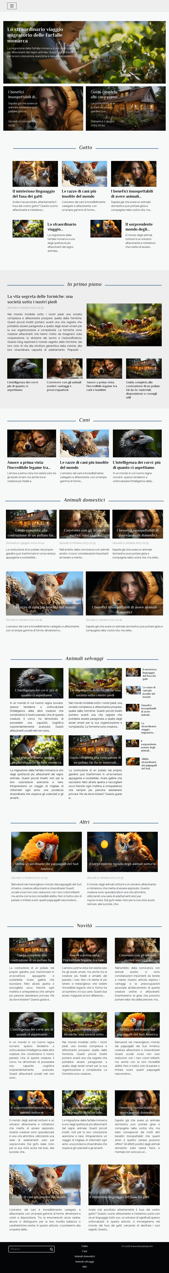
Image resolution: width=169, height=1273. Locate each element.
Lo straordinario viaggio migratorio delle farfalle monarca (35, 35)
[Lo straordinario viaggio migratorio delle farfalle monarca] (84, 52)
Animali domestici (84, 1256)
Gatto (84, 1246)
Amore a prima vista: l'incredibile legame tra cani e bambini (101, 386)
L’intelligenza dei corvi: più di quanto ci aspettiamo (22, 386)
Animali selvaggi (84, 1261)
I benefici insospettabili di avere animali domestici (132, 196)
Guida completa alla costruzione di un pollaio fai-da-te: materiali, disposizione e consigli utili (143, 390)
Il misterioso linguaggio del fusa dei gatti (150, 674)
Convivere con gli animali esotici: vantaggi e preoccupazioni (64, 386)
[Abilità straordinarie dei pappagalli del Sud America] (133, 761)
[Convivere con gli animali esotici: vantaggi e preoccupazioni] (65, 368)
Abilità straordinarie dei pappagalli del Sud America (149, 765)
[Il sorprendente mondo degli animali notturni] (105, 228)
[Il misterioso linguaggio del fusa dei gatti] (35, 173)
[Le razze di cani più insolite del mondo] (84, 173)
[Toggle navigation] (12, 6)
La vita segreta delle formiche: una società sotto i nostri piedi (84, 1034)
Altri (84, 1266)
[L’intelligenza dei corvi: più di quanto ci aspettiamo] (25, 368)
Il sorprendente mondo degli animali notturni (139, 229)
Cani (84, 1251)
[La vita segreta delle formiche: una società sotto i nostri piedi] (124, 324)
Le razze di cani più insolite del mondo (44, 607)
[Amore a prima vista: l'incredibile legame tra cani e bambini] (104, 368)
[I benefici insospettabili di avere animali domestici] (43, 108)
